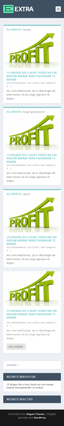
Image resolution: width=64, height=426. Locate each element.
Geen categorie (48, 83)
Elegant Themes (35, 414)
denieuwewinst (19, 83)
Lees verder (16, 346)
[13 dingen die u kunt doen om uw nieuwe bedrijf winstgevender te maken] (32, 50)
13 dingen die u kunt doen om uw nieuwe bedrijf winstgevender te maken (32, 76)
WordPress (40, 417)
